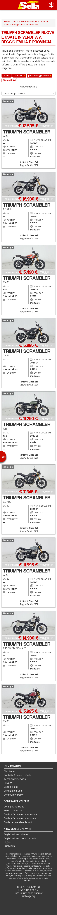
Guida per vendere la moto (18, 822)
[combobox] (28, 93)
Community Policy (14, 794)
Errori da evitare (13, 810)
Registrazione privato (16, 834)
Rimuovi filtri (9, 80)
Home (7, 21)
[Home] (28, 5)
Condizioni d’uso (13, 790)
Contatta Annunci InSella (17, 775)
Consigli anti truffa (14, 806)
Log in (7, 842)
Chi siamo (9, 771)
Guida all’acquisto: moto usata (20, 818)
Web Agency (28, 896)
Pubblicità (9, 846)
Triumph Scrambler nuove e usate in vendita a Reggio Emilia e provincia (26, 23)
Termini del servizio (15, 779)
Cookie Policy (11, 786)
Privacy (8, 783)
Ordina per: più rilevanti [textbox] (14, 93)
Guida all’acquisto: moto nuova (20, 814)
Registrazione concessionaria (20, 838)
